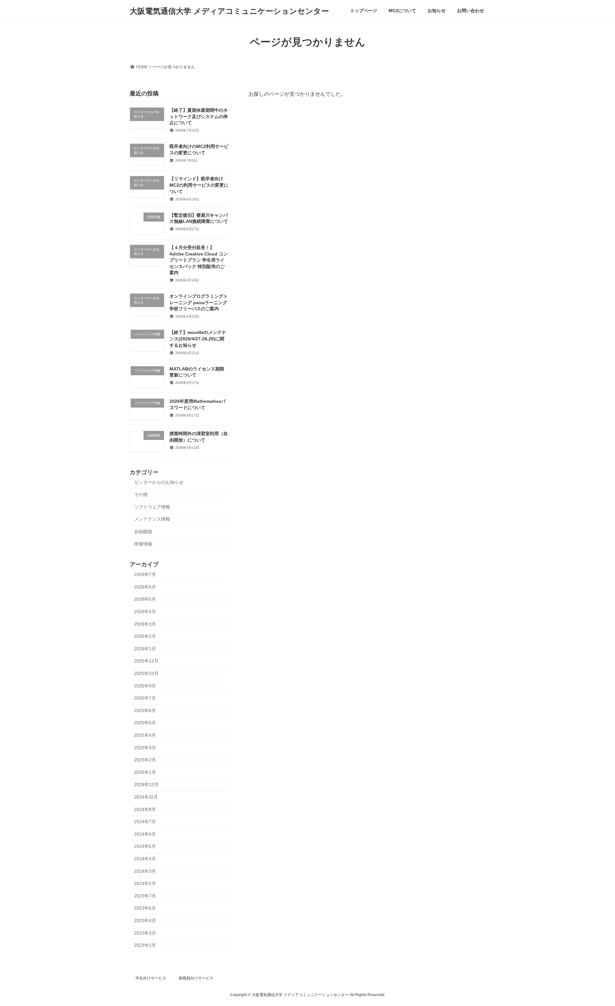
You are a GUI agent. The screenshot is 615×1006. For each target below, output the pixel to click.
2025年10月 (146, 673)
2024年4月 (145, 858)
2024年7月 (145, 821)
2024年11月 (146, 796)
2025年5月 (145, 723)
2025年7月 (145, 698)
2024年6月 (145, 834)
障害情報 (143, 544)
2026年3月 (145, 624)
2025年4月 (145, 735)
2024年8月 (145, 809)
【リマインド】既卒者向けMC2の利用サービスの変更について (198, 185)
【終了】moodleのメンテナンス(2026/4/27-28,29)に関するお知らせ (197, 339)
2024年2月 (145, 883)
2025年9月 (145, 685)
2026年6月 (145, 586)
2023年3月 (145, 933)
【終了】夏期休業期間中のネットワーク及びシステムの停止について (198, 116)
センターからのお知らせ (159, 482)
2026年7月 (145, 574)
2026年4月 (145, 611)
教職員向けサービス (196, 978)
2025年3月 (145, 747)
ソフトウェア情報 (152, 506)
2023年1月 (145, 945)
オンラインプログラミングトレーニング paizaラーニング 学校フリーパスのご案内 (198, 302)
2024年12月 (146, 784)
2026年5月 (145, 599)
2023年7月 (145, 895)
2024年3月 (145, 871)
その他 (141, 494)
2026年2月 (145, 636)
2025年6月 (145, 710)
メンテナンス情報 (152, 519)
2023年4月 (145, 920)
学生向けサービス (150, 978)
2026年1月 (145, 648)
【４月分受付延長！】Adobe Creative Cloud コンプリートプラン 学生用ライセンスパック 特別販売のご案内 (198, 260)
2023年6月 (145, 908)
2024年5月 (145, 846)
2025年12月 (146, 661)
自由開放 (143, 531)
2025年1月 (145, 772)
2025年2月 (145, 759)
